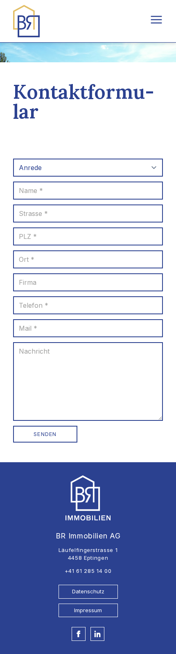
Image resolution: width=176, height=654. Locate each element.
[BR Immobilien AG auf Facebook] (79, 634)
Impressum (88, 610)
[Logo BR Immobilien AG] (26, 21)
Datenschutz (88, 591)
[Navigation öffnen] (156, 19)
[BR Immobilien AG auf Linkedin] (97, 634)
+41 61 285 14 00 (88, 571)
